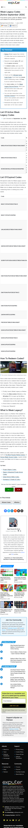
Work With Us (20, 775)
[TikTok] (19, 821)
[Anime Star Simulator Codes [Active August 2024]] (20, 572)
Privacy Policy (19, 750)
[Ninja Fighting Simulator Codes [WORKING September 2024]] (6, 587)
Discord (18, 770)
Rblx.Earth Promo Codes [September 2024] (5, 579)
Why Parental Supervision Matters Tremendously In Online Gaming (17, 647)
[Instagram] (16, 821)
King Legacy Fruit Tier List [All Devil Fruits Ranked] (6, 611)
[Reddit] (15, 510)
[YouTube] (13, 821)
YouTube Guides (20, 772)
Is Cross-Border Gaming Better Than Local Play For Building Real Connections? (17, 680)
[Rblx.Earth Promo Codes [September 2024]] (6, 572)
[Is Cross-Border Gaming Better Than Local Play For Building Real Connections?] (5, 680)
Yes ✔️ (9, 489)
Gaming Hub (6, 767)
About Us (6, 750)
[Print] (21, 510)
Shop (4, 770)
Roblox (6, 54)
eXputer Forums (12, 628)
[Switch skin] (26, 7)
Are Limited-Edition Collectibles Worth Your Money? (16, 686)
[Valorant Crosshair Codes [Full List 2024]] (20, 604)
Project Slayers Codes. (10, 469)
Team (4, 752)
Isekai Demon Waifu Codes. (11, 477)
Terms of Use (19, 755)
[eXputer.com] (14, 2)
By (1, 23)
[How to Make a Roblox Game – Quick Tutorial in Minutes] (5, 654)
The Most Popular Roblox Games (15, 454)
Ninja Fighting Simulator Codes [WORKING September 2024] (6, 595)
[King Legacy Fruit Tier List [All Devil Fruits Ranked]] (6, 604)
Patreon (5, 772)
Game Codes (7, 502)
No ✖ (18, 489)
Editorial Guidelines (6, 755)
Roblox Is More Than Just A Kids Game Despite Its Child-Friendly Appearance (18, 660)
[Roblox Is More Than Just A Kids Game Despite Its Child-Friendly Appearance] (5, 661)
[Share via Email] (18, 510)
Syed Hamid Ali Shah (7, 23)
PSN (12, 554)
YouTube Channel (9, 95)
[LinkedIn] (12, 510)
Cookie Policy (19, 752)
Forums (18, 767)
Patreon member (14, 729)
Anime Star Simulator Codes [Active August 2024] (20, 579)
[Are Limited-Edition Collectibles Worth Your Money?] (5, 687)
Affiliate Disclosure (19, 758)
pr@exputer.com (18, 813)
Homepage (6, 759)
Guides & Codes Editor (11, 531)
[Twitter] (8, 510)
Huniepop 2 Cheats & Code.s (11, 479)
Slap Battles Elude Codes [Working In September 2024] (19, 594)
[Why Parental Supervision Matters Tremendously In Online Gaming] (5, 648)
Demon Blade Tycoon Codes (8, 457)
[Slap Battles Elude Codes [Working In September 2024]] (20, 587)
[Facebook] (5, 510)
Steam (23, 552)
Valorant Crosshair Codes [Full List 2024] (20, 610)
